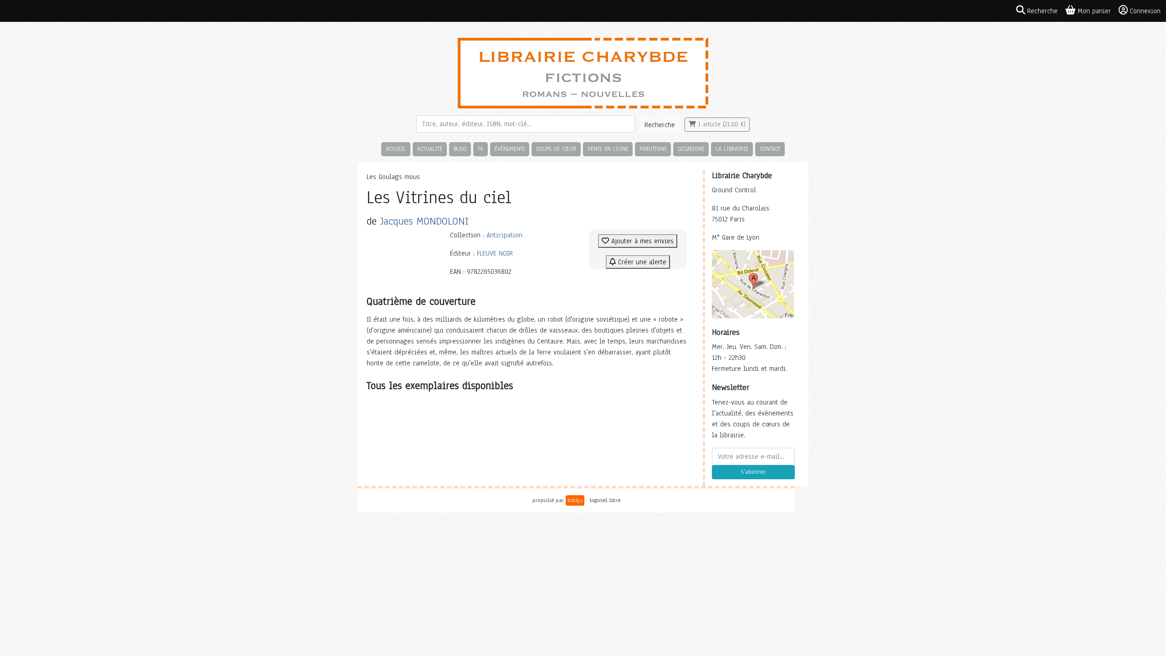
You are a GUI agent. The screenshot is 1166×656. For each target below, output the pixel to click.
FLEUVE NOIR (495, 253)
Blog (460, 149)
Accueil (396, 149)
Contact (770, 149)
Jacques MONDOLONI (424, 221)
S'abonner (753, 472)
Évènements (510, 149)
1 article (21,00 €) (721, 124)
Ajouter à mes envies (641, 241)
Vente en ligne (608, 149)
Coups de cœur (556, 149)
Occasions (691, 149)
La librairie (732, 149)
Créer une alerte (641, 261)
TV (480, 149)
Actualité (429, 149)
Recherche (659, 124)
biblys (575, 500)
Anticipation (504, 235)
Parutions (652, 149)
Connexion (1145, 10)
